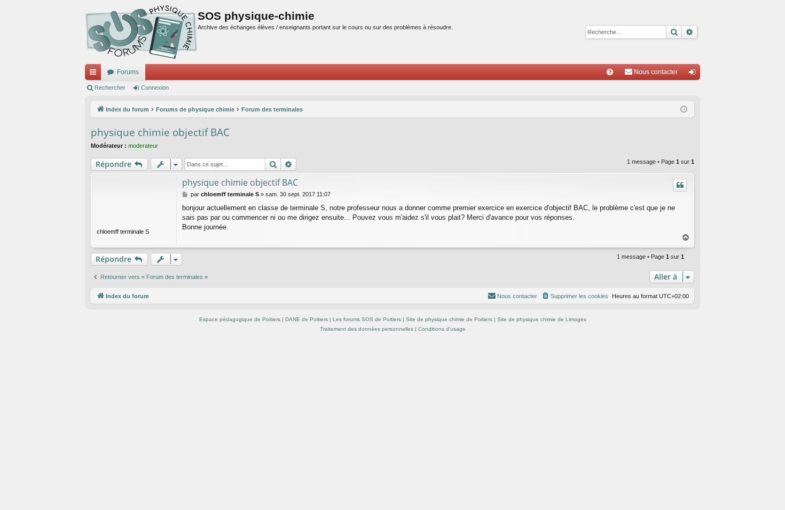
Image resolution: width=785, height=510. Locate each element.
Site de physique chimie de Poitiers (449, 319)
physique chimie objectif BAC (160, 132)
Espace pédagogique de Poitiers (239, 319)
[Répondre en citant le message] (680, 185)
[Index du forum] (141, 32)
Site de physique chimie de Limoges (541, 319)
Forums (128, 72)
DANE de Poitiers (306, 319)
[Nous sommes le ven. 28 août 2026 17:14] (683, 109)
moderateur (143, 145)
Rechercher (110, 87)
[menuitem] (610, 72)
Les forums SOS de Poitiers (367, 319)
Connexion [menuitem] (694, 74)
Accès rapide (95, 74)
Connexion (155, 87)
